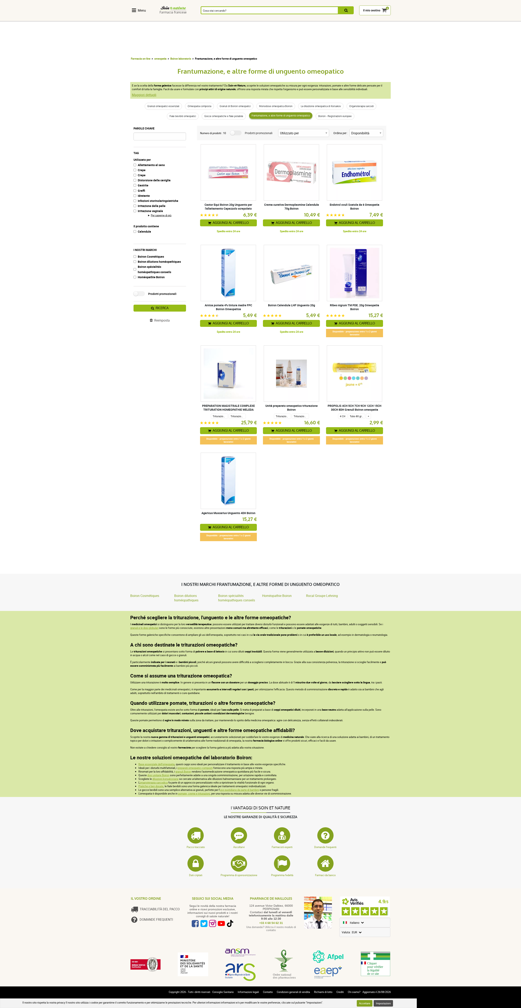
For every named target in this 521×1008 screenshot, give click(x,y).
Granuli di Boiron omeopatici (235, 106)
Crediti (340, 992)
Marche (358, 19)
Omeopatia (184, 19)
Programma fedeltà (282, 875)
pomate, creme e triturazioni (194, 793)
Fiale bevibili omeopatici (183, 116)
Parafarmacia (249, 19)
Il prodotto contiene (146, 226)
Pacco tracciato (196, 847)
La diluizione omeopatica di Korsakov (321, 106)
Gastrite (143, 185)
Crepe (142, 170)
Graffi (141, 191)
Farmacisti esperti (282, 847)
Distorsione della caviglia (154, 180)
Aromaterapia (206, 19)
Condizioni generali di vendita (293, 992)
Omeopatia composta (199, 106)
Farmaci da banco (325, 875)
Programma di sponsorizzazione (239, 875)
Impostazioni (383, 1003)
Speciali (380, 19)
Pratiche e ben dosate (150, 786)
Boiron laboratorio (180, 58)
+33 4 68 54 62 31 (271, 923)
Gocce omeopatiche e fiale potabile (223, 116)
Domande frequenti (325, 847)
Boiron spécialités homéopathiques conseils (154, 269)
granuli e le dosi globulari (144, 628)
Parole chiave (144, 128)
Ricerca (162, 308)
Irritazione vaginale (150, 211)
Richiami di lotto (323, 992)
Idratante (144, 196)
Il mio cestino (371, 10)
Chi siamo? (354, 992)
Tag (136, 153)
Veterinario (337, 19)
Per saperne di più (161, 215)
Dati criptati (195, 875)
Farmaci (228, 19)
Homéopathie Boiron (151, 277)
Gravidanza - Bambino (315, 19)
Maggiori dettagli (144, 95)
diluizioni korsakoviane (165, 779)
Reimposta (162, 320)
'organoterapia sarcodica (153, 782)
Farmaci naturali (162, 19)
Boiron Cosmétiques (151, 256)
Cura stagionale (271, 19)
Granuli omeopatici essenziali (163, 106)
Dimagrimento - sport (293, 19)
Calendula (144, 231)
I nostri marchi (145, 250)
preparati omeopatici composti (195, 768)
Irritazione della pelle (151, 206)
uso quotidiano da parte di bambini (239, 790)
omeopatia (160, 58)
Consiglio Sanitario (223, 992)
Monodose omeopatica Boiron (275, 106)
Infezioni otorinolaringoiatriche (158, 201)
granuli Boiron (183, 771)
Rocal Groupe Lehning (322, 595)
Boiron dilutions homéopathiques (159, 262)
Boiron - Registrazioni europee (335, 116)
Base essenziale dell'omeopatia (156, 764)
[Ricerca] (346, 10)
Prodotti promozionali (162, 294)
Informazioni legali (248, 992)
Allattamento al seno (151, 165)
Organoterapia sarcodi (361, 106)
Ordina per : (340, 133)
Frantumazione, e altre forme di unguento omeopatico (281, 115)
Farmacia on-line (140, 58)
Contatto (268, 992)
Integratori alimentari (141, 19)
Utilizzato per (142, 160)
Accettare (364, 1003)
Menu (142, 10)
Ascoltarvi (239, 847)
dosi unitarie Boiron (158, 775)
